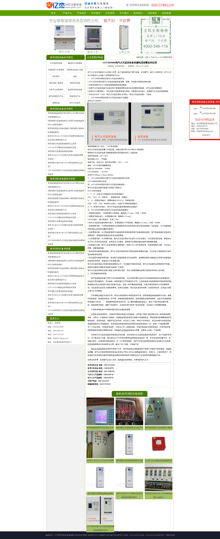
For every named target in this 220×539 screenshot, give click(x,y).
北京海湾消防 (93, 371)
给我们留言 (206, 135)
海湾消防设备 (119, 66)
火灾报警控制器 (56, 63)
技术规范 (95, 13)
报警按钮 (56, 103)
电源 (75, 76)
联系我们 (138, 13)
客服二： (197, 114)
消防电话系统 (75, 83)
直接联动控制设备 (75, 90)
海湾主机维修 (93, 368)
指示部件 (56, 76)
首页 (53, 13)
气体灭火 (91, 375)
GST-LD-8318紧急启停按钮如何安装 (62, 147)
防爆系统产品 (75, 96)
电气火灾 (91, 378)
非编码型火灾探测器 (56, 70)
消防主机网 (170, 535)
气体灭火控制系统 (56, 90)
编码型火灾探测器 (75, 63)
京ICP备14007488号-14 (115, 535)
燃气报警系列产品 (56, 96)
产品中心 (67, 13)
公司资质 (110, 13)
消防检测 (166, 13)
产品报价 (81, 13)
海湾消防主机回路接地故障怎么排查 (62, 144)
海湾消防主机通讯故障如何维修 (60, 151)
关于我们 (124, 13)
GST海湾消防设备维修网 (64, 535)
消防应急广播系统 (56, 83)
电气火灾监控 (75, 103)
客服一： (197, 109)
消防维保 (152, 13)
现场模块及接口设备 (75, 70)
